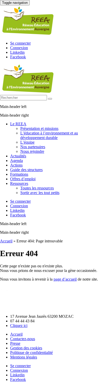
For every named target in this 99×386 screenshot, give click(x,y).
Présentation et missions (39, 128)
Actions (16, 165)
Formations (19, 174)
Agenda (16, 160)
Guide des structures (26, 170)
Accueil (6, 241)
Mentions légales (23, 357)
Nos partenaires (32, 147)
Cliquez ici (18, 325)
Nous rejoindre (32, 151)
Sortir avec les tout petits (39, 192)
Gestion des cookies (26, 348)
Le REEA (18, 124)
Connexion (19, 48)
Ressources (19, 183)
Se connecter (20, 43)
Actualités (18, 156)
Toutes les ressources (37, 188)
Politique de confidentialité (31, 352)
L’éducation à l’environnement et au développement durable (49, 135)
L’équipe (27, 142)
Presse (15, 343)
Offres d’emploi (23, 179)
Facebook (18, 57)
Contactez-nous (22, 339)
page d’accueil (65, 279)
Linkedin (17, 52)
